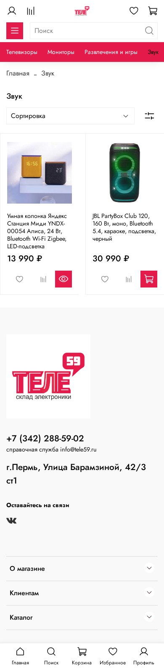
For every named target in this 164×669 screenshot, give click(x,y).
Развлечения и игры (111, 52)
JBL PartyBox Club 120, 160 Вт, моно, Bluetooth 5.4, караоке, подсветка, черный (124, 227)
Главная (17, 73)
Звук (153, 52)
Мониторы (61, 52)
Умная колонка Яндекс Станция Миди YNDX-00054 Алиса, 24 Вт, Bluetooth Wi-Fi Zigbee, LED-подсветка (37, 231)
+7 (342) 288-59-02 (45, 438)
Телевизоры (21, 52)
